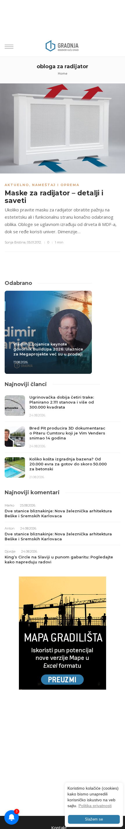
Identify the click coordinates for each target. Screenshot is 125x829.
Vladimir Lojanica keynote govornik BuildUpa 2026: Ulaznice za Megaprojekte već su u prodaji (48, 349)
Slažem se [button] (94, 819)
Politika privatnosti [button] (95, 805)
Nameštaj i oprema (55, 185)
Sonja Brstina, (15, 242)
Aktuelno (17, 185)
